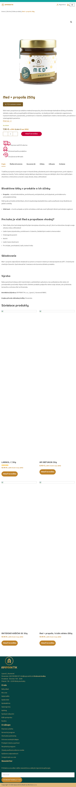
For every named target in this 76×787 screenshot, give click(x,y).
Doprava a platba (7, 729)
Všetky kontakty (19, 681)
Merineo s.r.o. (32, 785)
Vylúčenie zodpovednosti (9, 754)
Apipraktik (17, 785)
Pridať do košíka (31, 134)
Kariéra (3, 721)
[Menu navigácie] (72, 4)
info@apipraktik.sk (26, 676)
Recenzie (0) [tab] (31, 164)
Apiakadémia (5, 703)
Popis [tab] (3, 164)
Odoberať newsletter (12, 780)
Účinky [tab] (42, 164)
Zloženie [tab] (62, 164)
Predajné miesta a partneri (10, 743)
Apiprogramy (5, 707)
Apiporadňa (5, 696)
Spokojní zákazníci (7, 714)
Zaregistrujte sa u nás (8, 757)
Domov (3, 12)
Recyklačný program (8, 746)
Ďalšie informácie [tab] (16, 164)
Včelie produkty (16, 12)
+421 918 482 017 (14, 676)
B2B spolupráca (6, 717)
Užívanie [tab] (52, 164)
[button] (71, 22)
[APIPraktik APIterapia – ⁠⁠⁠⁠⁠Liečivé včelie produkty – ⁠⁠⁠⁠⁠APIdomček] (7, 4)
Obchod (9, 12)
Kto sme (4, 693)
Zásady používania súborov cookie (12, 750)
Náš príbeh (5, 689)
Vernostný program (8, 732)
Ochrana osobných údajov (10, 739)
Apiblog (4, 710)
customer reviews (15, 104)
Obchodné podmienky (8, 736)
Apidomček (5, 700)
